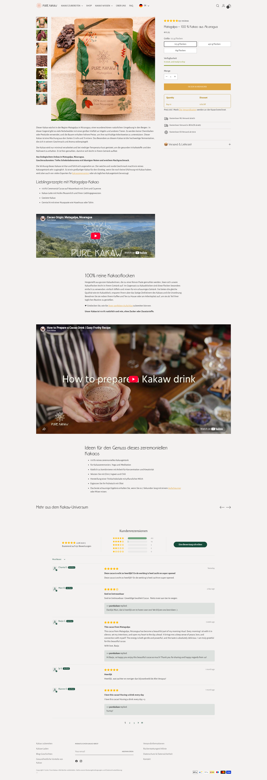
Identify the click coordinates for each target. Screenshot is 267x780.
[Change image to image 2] (41, 35)
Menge (167, 71)
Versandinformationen (153, 743)
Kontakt (147, 759)
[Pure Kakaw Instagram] (81, 762)
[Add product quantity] (174, 76)
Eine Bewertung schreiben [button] (190, 544)
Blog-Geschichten (44, 754)
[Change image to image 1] (41, 22)
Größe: (173, 38)
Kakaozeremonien (80, 173)
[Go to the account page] (223, 5)
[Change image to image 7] (41, 99)
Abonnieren (128, 751)
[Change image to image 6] (41, 86)
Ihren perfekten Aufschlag (120, 305)
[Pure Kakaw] (46, 5)
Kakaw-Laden (42, 748)
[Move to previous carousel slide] (222, 507)
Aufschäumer (174, 488)
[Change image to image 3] (41, 48)
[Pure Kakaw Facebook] (76, 762)
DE (145, 5)
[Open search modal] (217, 5)
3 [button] (134, 723)
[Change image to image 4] (41, 60)
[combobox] (144, 5)
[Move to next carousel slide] (228, 507)
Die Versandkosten (187, 109)
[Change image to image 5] (41, 73)
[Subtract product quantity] (166, 76)
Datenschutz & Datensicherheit (157, 754)
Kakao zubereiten (44, 743)
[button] (171, 21)
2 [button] (129, 723)
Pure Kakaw (53, 770)
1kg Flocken (180, 50)
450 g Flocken (214, 44)
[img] (111, 569)
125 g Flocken (180, 44)
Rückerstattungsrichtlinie (155, 748)
